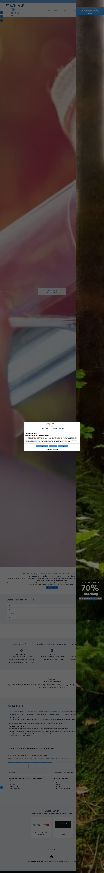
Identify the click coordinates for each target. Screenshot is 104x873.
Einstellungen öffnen (42, 446)
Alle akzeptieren (63, 446)
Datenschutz (49, 449)
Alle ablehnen (53, 446)
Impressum (55, 449)
